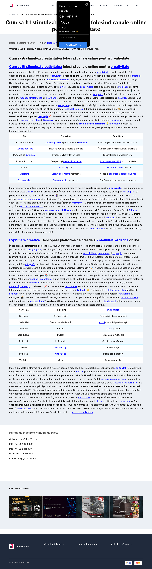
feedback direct (25, 408)
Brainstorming (24, 180)
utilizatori (100, 401)
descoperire (71, 286)
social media (86, 87)
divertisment (109, 301)
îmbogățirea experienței (113, 379)
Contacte (117, 5)
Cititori (109, 328)
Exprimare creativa (24, 240)
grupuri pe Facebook (31, 206)
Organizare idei (60, 180)
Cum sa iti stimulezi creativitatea (35, 67)
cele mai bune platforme (58, 210)
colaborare (103, 253)
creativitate (120, 67)
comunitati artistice (113, 240)
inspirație (43, 116)
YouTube (123, 98)
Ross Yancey (54, 43)
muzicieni (35, 282)
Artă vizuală (60, 354)
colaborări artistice (72, 161)
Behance (133, 210)
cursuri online (98, 228)
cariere (80, 371)
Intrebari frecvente (88, 544)
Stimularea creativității (110, 161)
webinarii (110, 217)
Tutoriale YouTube (24, 148)
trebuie (29, 191)
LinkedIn (81, 290)
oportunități (120, 368)
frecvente (77, 202)
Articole (104, 5)
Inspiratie (62, 167)
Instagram (63, 105)
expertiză (113, 174)
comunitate (56, 75)
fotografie (98, 94)
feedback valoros (74, 109)
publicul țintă (37, 301)
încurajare (51, 98)
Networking (60, 347)
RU (132, 5)
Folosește (115, 123)
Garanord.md (22, 5)
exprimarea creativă (58, 79)
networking (124, 293)
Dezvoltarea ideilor (114, 167)
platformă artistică (116, 290)
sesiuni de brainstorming (92, 123)
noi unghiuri (129, 191)
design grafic (34, 249)
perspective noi (128, 174)
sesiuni (115, 120)
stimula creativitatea (82, 412)
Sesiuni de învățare (61, 174)
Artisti (102, 322)
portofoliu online (129, 297)
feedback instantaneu (31, 98)
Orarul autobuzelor (54, 544)
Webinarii (48, 120)
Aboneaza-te (73, 45)
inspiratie (123, 87)
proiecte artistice (31, 120)
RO (128, 5)
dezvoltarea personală (29, 199)
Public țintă (113, 310)
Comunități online (53, 142)
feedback (82, 142)
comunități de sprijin (19, 286)
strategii (136, 75)
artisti (63, 87)
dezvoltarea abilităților (126, 382)
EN (137, 5)
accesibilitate (90, 253)
